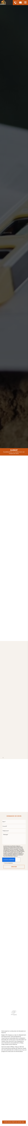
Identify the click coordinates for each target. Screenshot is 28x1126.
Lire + (6, 643)
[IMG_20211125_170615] (7, 800)
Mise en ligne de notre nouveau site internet (11, 1089)
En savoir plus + (19, 676)
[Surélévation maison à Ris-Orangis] (21, 811)
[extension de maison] (7, 811)
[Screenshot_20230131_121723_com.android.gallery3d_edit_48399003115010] (7, 786)
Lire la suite (8, 1108)
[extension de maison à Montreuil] (21, 800)
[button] (25, 2)
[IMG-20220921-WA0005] (21, 786)
